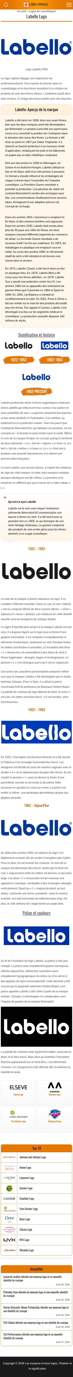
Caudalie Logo (27, 1198)
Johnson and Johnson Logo (33, 1157)
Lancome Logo (27, 1178)
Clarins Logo (26, 1229)
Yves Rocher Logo (29, 1209)
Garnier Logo (26, 1188)
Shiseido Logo (27, 1250)
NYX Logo (24, 1240)
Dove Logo (25, 1219)
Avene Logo (25, 1167)
